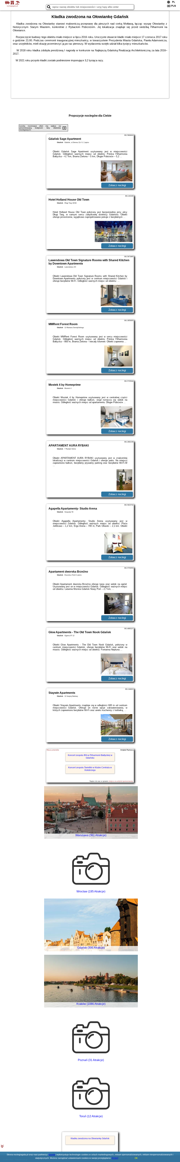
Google (51, 1154)
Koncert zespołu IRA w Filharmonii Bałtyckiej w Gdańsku (90, 756)
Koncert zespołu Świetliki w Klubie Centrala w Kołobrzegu (90, 768)
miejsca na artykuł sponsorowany (121, 781)
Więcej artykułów (53, 750)
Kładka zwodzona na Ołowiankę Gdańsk (90, 1138)
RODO (115, 1158)
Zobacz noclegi (117, 185)
